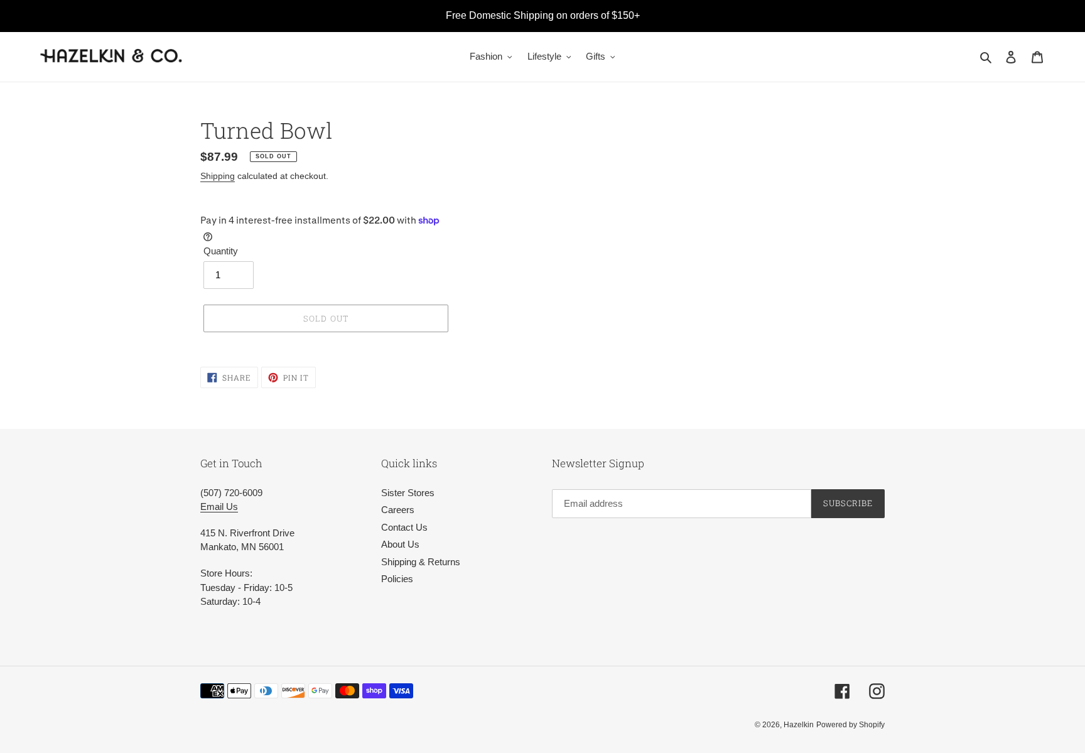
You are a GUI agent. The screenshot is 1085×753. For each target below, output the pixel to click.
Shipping (217, 176)
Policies (397, 578)
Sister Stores (408, 492)
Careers (397, 509)
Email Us (219, 506)
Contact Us (404, 527)
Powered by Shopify (850, 724)
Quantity (220, 251)
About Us (400, 544)
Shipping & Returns (420, 561)
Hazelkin (799, 724)
